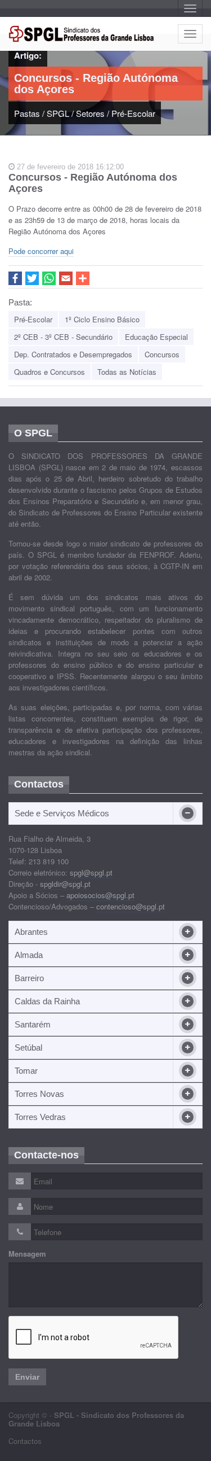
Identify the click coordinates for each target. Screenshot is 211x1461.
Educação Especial (156, 336)
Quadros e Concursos (49, 371)
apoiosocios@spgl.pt (100, 895)
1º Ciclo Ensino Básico (102, 319)
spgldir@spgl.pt (65, 883)
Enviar (27, 1376)
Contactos (25, 1441)
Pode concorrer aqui (41, 251)
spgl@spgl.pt (91, 872)
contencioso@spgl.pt (130, 906)
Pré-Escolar (133, 113)
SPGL (58, 113)
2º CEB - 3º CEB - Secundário (63, 336)
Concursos (162, 354)
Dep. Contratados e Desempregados (73, 354)
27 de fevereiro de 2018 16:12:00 (69, 166)
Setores (90, 113)
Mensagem (27, 1254)
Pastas (27, 113)
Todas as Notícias (126, 371)
